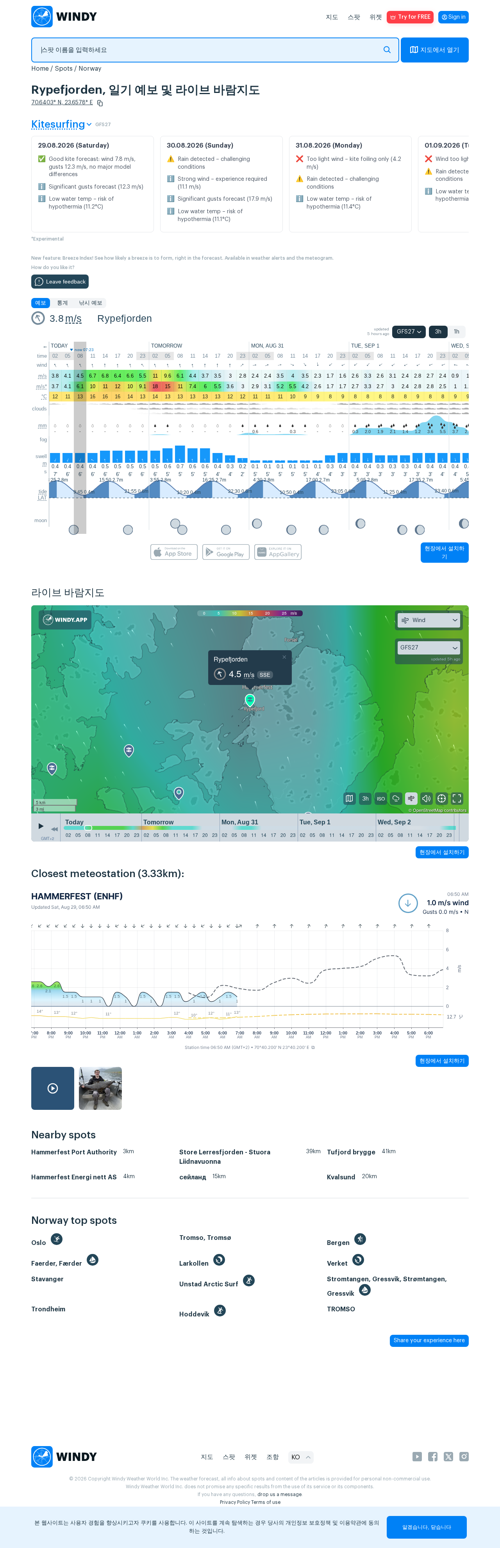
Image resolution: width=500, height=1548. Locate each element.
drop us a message (279, 1494)
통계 (62, 303)
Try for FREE (414, 17)
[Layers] (349, 798)
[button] (100, 103)
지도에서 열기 (439, 50)
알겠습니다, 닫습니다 (426, 1527)
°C (44, 396)
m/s (73, 318)
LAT (42, 498)
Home (40, 69)
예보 (40, 303)
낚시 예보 (90, 303)
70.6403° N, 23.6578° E (62, 102)
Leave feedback (66, 281)
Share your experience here (429, 1340)
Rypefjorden (124, 318)
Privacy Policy (235, 1502)
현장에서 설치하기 (444, 552)
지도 (332, 17)
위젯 (376, 17)
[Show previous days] (54, 829)
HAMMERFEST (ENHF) (77, 896)
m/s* (41, 386)
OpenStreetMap (428, 810)
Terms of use (265, 1502)
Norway (90, 69)
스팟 (354, 17)
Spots (64, 69)
